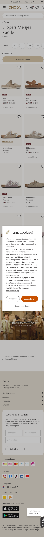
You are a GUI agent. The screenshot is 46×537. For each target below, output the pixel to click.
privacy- (29, 272)
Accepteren (29, 299)
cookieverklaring (12, 275)
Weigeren (13, 299)
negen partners (22, 239)
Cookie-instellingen (22, 306)
